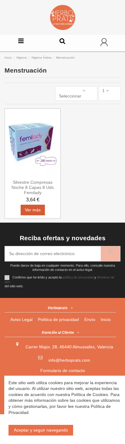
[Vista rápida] (32, 176)
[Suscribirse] (110, 253)
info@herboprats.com (69, 360)
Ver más (33, 209)
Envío (89, 319)
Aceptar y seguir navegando (41, 430)
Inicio (106, 319)
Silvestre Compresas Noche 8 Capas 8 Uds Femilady (33, 187)
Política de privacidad (58, 319)
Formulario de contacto (62, 370)
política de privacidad (77, 277)
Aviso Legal (21, 319)
